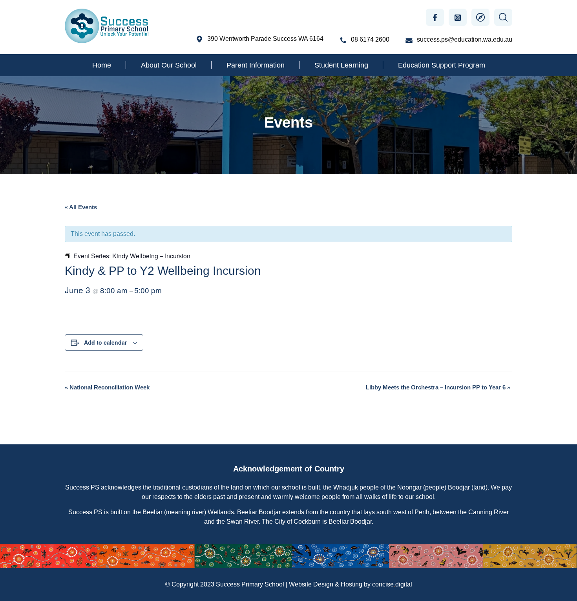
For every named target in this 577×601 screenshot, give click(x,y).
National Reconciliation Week (107, 387)
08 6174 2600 (370, 39)
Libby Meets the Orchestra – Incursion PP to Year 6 (438, 387)
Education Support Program (441, 65)
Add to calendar (105, 342)
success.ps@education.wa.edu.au (464, 39)
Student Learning (341, 65)
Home (101, 65)
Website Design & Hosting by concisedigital (350, 584)
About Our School (169, 65)
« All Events (81, 207)
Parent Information (255, 65)
